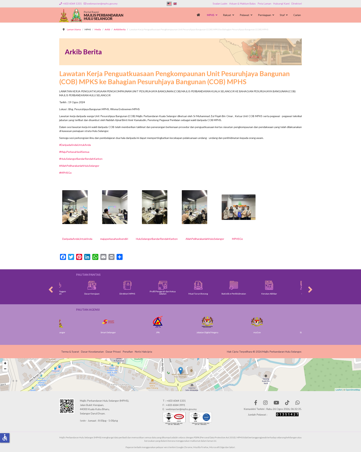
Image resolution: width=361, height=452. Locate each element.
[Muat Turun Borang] (182, 285)
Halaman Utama (199, 15)
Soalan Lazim (220, 3)
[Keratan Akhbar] (253, 285)
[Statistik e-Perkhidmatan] (217, 285)
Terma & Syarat (70, 351)
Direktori (296, 3)
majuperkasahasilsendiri (114, 238)
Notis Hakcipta (143, 351)
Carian (297, 15)
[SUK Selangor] (282, 322)
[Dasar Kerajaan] (75, 285)
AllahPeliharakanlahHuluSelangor (205, 238)
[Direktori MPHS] (111, 285)
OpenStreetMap (353, 389)
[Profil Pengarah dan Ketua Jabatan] (146, 285)
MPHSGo (237, 238)
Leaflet (339, 389)
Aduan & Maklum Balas (242, 3)
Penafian (128, 351)
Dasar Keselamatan (92, 351)
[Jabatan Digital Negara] (183, 322)
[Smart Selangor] (83, 322)
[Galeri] (288, 285)
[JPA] (133, 322)
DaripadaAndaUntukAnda (77, 238)
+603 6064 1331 (72, 3)
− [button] (5, 368)
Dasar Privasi (113, 351)
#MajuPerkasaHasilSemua (74, 151)
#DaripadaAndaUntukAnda (75, 144)
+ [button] (5, 363)
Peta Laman (264, 3)
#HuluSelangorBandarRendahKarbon (80, 158)
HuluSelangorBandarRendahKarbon (157, 238)
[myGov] (232, 322)
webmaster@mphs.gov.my (102, 3)
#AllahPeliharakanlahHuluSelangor (79, 165)
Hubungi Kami (281, 3)
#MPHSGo (65, 172)
